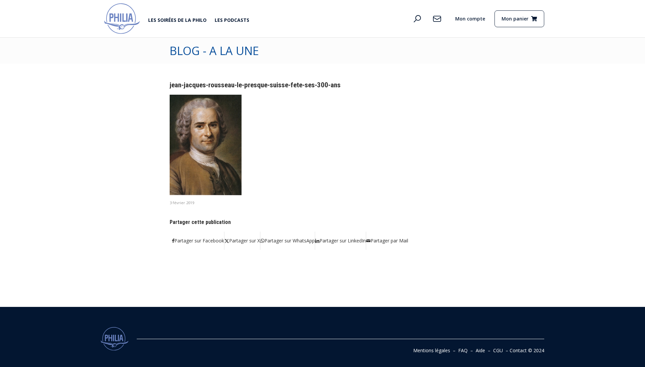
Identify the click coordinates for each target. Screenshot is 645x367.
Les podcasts (232, 20)
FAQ (463, 350)
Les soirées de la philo (177, 20)
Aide (480, 350)
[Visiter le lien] (122, 18)
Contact (518, 350)
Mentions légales (431, 350)
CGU (498, 350)
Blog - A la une (214, 50)
